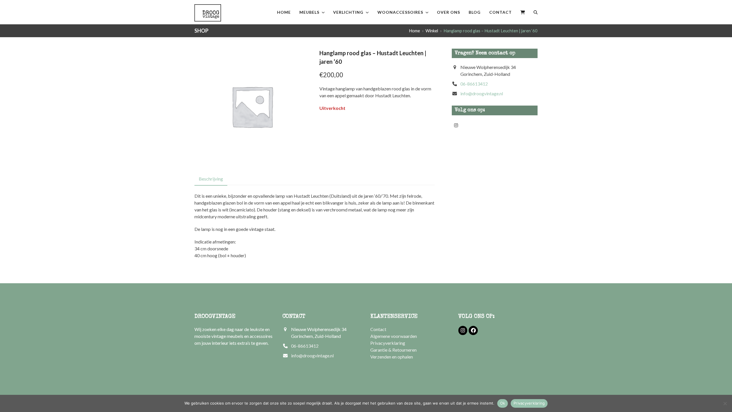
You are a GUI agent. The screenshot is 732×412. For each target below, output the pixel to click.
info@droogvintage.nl (481, 93)
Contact (378, 329)
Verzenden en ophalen (391, 356)
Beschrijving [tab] (211, 178)
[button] (522, 12)
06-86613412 (474, 83)
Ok (502, 403)
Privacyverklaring (387, 343)
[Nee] (725, 403)
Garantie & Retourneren (393, 349)
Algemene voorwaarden (393, 336)
